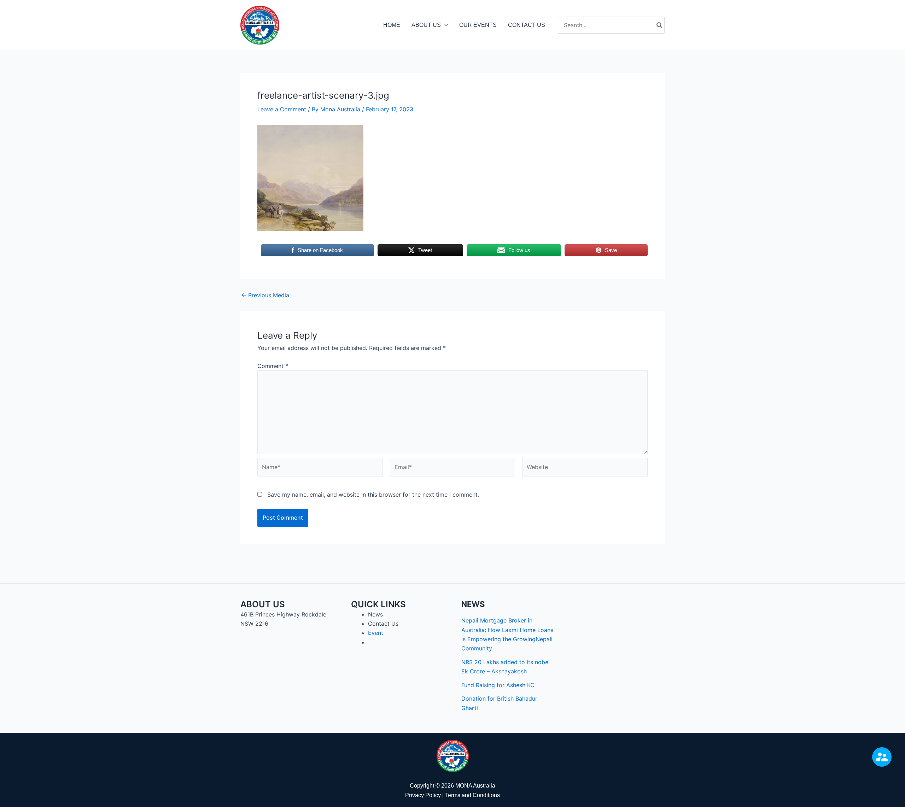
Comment (272, 365)
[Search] (659, 25)
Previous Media (265, 295)
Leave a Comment (281, 109)
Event (375, 632)
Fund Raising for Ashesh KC (498, 685)
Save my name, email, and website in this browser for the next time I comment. (373, 494)
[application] (444, 25)
